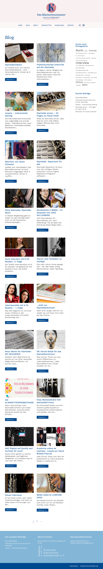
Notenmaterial (88, 80)
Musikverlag (86, 77)
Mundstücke (79, 77)
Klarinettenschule (92, 72)
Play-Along (87, 82)
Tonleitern (78, 85)
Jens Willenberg (80, 65)
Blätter (86, 51)
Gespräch (93, 58)
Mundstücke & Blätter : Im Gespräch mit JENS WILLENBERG (50, 212)
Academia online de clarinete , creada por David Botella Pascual (50, 451)
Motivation (87, 75)
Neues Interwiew (13, 495)
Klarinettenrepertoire (81, 72)
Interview (82, 63)
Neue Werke (94, 77)
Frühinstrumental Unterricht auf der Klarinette (85, 101)
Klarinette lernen (89, 65)
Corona (92, 51)
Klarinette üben (80, 75)
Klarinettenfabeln (13, 65)
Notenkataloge (79, 80)
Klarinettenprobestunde (82, 70)
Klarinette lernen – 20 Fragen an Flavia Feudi (85, 108)
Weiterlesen (9, 79)
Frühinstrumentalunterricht (83, 58)
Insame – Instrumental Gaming (86, 104)
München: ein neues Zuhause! (85, 111)
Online (79, 82)
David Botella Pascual (81, 53)
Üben (85, 85)
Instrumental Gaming (81, 60)
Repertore (93, 82)
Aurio (79, 50)
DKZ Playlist (91, 53)
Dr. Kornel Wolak (80, 55)
